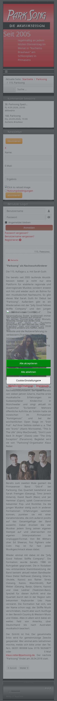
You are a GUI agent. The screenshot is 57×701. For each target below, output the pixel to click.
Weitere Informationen (21, 385)
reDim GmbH (39, 389)
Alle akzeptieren (28, 363)
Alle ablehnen (28, 372)
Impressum (42, 385)
